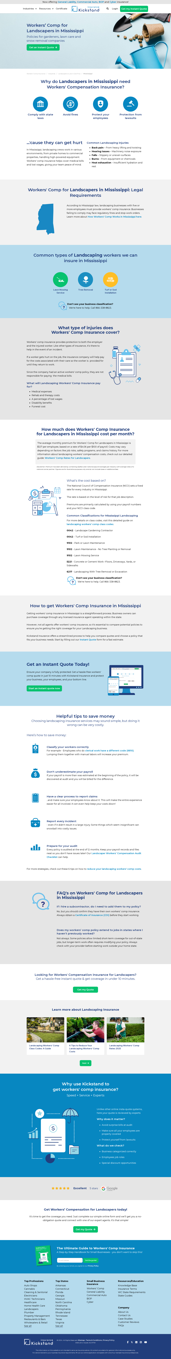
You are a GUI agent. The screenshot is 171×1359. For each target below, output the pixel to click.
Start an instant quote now (44, 688)
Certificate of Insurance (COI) (92, 915)
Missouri (60, 1299)
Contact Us (124, 1315)
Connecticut (62, 1289)
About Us (123, 1312)
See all (28, 1326)
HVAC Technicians (34, 1299)
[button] (30, 8)
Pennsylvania (63, 1309)
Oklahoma (61, 1305)
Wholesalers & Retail (35, 1322)
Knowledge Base (127, 1285)
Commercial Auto (87, 2)
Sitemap (81, 1340)
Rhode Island (62, 1312)
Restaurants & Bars (35, 1319)
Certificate (61, 8)
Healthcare (30, 1302)
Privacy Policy (93, 1266)
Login (115, 8)
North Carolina (63, 1302)
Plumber (29, 1312)
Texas (58, 1319)
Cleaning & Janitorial (36, 1292)
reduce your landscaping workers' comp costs (114, 869)
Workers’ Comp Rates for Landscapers (67, 458)
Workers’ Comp (95, 1288)
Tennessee (61, 1316)
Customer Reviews (128, 1322)
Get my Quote (85, 989)
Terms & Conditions (94, 1340)
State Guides (125, 1295)
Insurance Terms (127, 1289)
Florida (59, 1292)
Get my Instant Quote (134, 8)
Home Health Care (34, 1305)
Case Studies (125, 1318)
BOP (101, 2)
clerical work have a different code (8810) (109, 750)
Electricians (30, 1295)
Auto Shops (30, 1285)
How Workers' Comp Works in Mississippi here (114, 216)
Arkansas (60, 1285)
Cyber (113, 2)
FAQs (121, 1325)
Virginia (59, 1322)
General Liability (67, 2)
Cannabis (29, 1289)
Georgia (59, 1295)
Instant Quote (88, 639)
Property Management (37, 1316)
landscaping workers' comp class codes (90, 524)
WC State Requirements (131, 1292)
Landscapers (31, 1309)
